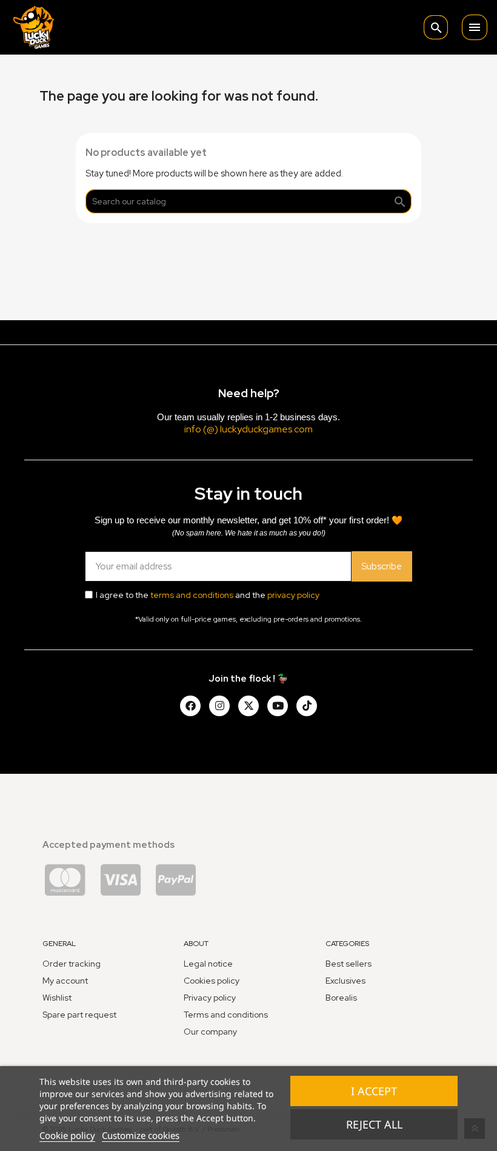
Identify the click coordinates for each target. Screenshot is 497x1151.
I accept (374, 1091)
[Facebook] (190, 706)
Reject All (374, 1124)
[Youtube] (277, 706)
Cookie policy (67, 1135)
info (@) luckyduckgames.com (248, 429)
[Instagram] (219, 706)
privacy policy (293, 594)
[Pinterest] (306, 706)
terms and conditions (191, 594)
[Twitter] (248, 706)
